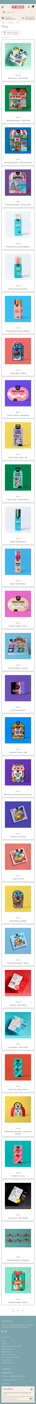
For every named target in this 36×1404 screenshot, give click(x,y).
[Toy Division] (18, 7)
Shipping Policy (7, 1349)
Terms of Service (7, 1362)
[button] (32, 7)
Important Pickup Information (12, 1346)
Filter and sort (12, 32)
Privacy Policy (6, 1360)
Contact (4, 1343)
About (4, 1341)
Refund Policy (6, 1352)
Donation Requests (8, 1354)
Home (3, 23)
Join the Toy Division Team (11, 1357)
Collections (11, 23)
